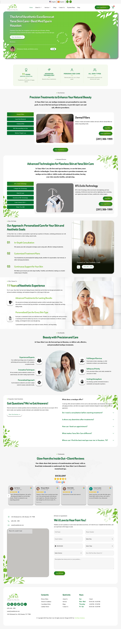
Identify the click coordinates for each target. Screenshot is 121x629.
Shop (78, 7)
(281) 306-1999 (104, 139)
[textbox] (98, 539)
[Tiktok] (18, 604)
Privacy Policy (44, 599)
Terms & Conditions (46, 601)
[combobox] (99, 539)
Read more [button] (12, 502)
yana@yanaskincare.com (17, 525)
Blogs (54, 7)
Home (31, 7)
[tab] (20, 114)
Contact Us (62, 7)
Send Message (59, 573)
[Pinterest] (21, 604)
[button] (53, 49)
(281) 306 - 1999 (15, 521)
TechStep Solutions (80, 618)
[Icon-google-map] (25, 604)
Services (47, 7)
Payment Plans (71, 7)
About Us (37, 7)
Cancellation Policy (46, 604)
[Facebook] (8, 604)
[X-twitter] (11, 604)
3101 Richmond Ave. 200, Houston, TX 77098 (23, 517)
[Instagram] (15, 604)
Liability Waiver (45, 606)
